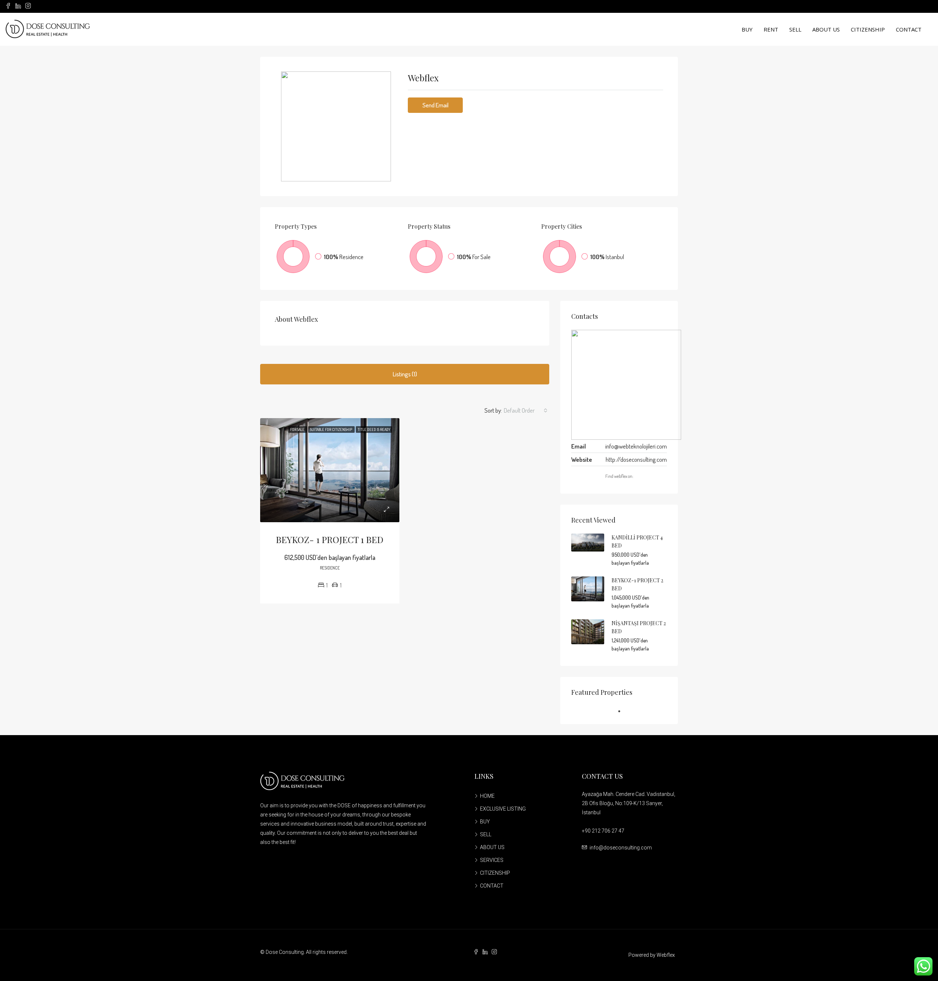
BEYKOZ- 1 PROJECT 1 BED (329, 539)
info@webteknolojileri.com (636, 446)
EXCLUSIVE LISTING (503, 809)
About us (826, 29)
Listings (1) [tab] (405, 374)
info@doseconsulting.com (621, 848)
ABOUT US (492, 847)
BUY (485, 822)
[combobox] (526, 410)
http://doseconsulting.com (636, 459)
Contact (909, 29)
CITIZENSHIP (495, 873)
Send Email (435, 105)
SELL (485, 834)
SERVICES (491, 860)
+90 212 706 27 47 (603, 831)
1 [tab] (623, 711)
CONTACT (491, 886)
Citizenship (868, 29)
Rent (771, 29)
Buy (747, 29)
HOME (487, 796)
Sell (795, 29)
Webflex (666, 955)
